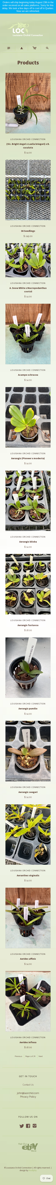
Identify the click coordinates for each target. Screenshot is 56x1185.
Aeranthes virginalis (28, 875)
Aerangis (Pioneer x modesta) (28, 458)
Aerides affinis (28, 958)
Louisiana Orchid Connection (27, 139)
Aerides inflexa (28, 1042)
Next (41, 1056)
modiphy (33, 1170)
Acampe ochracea (28, 374)
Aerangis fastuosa (28, 625)
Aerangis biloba (28, 541)
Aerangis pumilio (28, 708)
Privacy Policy (28, 1096)
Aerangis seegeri (28, 792)
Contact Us (28, 1085)
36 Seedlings (28, 230)
